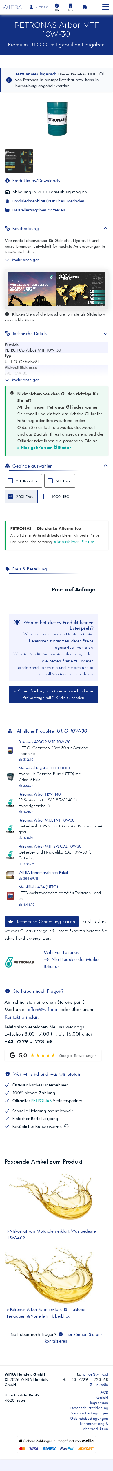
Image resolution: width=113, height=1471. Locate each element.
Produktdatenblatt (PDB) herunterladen (48, 201)
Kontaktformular (21, 1017)
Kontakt (102, 1397)
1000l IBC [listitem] (60, 496)
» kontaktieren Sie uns (74, 541)
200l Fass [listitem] (24, 496)
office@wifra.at (43, 1009)
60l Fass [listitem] (63, 481)
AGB (104, 1392)
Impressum (99, 1402)
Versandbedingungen (89, 1413)
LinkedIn (100, 1384)
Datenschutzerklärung (89, 1407)
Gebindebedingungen (89, 1418)
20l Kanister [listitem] (26, 481)
